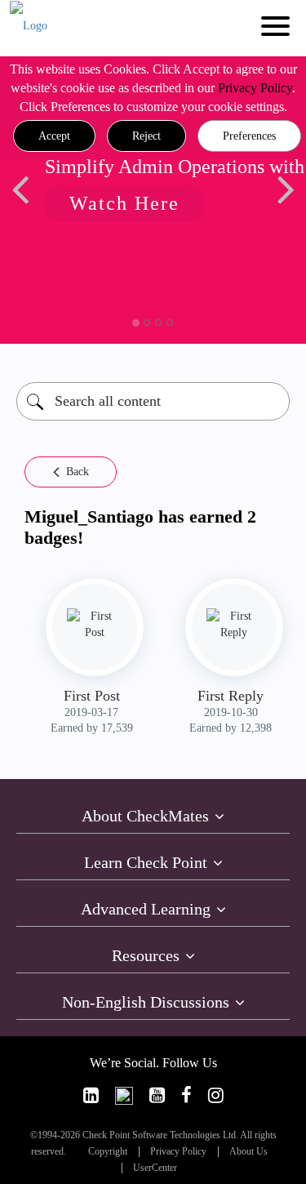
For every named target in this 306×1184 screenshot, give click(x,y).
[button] (54, 136)
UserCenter (155, 1168)
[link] (91, 1095)
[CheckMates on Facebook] (186, 1095)
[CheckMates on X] (124, 1095)
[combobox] (153, 401)
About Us (248, 1151)
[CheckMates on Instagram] (216, 1095)
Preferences (249, 136)
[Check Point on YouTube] (157, 1095)
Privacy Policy (255, 88)
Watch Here (124, 203)
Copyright (107, 1151)
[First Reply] (234, 624)
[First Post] (94, 624)
